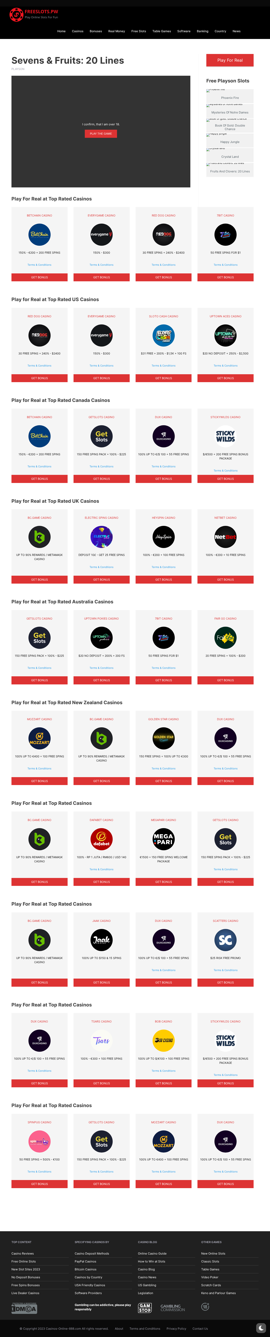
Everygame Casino (101, 215)
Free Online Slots (23, 1261)
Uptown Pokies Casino (101, 618)
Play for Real (230, 60)
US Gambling (147, 1285)
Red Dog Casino (164, 215)
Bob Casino (163, 1021)
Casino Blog (146, 1269)
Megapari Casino (163, 820)
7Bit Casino (225, 215)
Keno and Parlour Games (218, 1293)
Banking (202, 31)
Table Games (161, 31)
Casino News (147, 1277)
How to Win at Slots (151, 1261)
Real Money (116, 31)
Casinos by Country (88, 1277)
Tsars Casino (101, 1021)
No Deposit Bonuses (25, 1277)
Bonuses (96, 31)
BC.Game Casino (39, 517)
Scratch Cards (211, 1285)
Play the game (101, 133)
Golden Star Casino (163, 719)
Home (61, 31)
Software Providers (88, 1293)
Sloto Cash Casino (163, 316)
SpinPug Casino (39, 1122)
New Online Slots (213, 1253)
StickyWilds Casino (226, 417)
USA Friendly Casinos (90, 1285)
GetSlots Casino (101, 417)
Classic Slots (210, 1261)
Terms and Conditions (144, 1328)
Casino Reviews (22, 1253)
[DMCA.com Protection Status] (24, 1308)
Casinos (77, 31)
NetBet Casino (225, 517)
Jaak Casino (101, 920)
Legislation (145, 1293)
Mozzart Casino (39, 719)
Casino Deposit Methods (92, 1253)
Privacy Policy (176, 1328)
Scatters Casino (225, 920)
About (119, 1328)
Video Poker (209, 1277)
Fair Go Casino (225, 618)
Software (184, 31)
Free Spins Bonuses (25, 1285)
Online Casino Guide (152, 1253)
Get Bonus (39, 277)
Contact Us (200, 1328)
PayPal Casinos (85, 1261)
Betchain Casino (39, 215)
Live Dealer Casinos (25, 1293)
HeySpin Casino (163, 517)
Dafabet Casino (101, 820)
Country (220, 31)
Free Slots (138, 31)
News (237, 31)
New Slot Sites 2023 (25, 1269)
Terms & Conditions (39, 264)
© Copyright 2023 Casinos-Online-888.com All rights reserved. (64, 1328)
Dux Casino (163, 417)
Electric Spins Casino (101, 517)
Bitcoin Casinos (85, 1269)
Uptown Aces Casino (226, 316)
